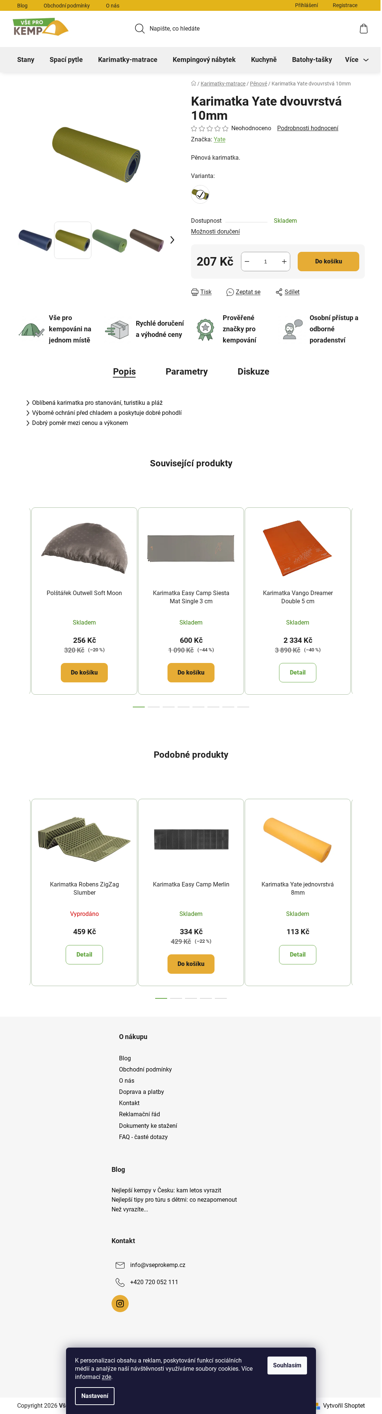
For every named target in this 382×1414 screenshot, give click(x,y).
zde (106, 1376)
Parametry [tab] (187, 371)
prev (23, 605)
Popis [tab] (124, 371)
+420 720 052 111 (154, 1282)
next (359, 605)
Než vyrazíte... (130, 1209)
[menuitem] (26, 59)
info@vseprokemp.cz (157, 1264)
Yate (219, 139)
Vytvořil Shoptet (344, 1405)
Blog (22, 6)
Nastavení (94, 1395)
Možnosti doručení (215, 231)
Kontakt (129, 1103)
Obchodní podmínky (67, 6)
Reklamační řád (139, 1114)
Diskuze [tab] (253, 371)
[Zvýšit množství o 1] (284, 261)
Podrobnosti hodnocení (307, 128)
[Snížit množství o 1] (247, 261)
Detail (298, 672)
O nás (112, 6)
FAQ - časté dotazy (143, 1137)
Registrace (345, 5)
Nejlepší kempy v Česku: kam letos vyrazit (166, 1190)
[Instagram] (120, 1303)
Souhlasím (287, 1365)
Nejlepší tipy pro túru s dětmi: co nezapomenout (174, 1199)
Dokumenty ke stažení (148, 1125)
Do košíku (328, 261)
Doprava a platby (141, 1091)
